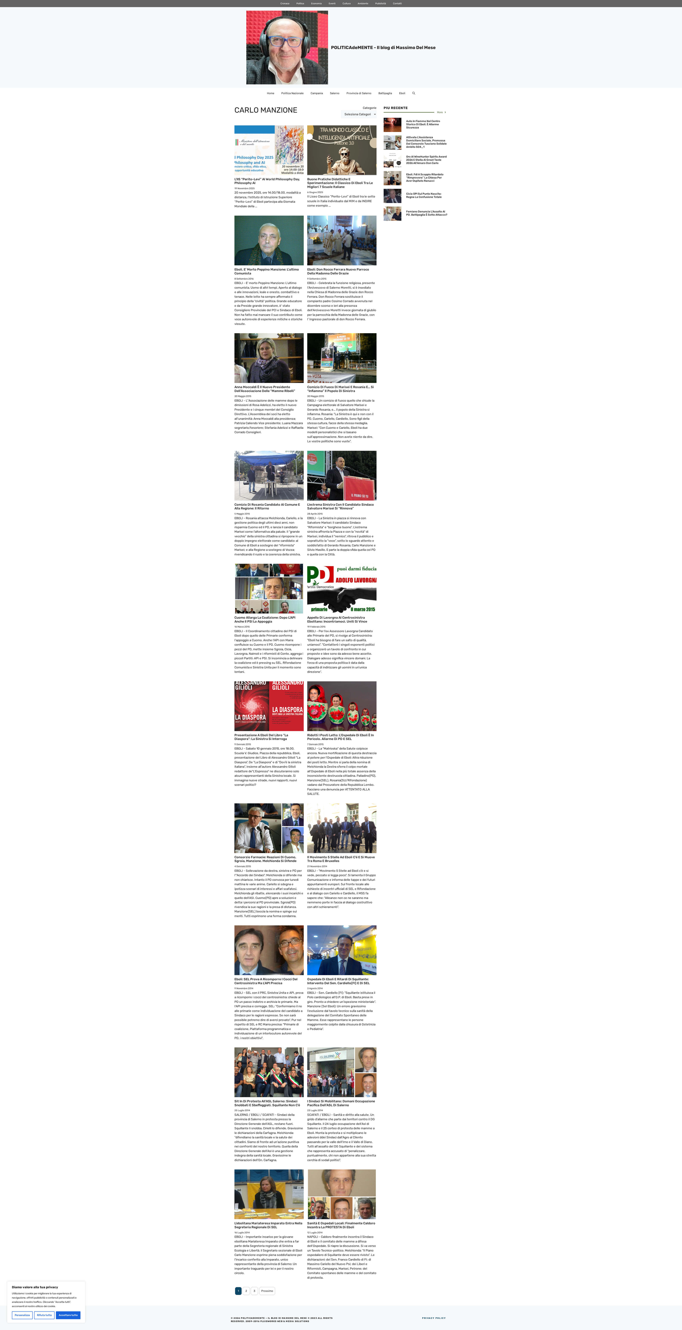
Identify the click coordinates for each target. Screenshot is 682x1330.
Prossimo (267, 1291)
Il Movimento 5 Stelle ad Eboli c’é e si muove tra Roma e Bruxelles (341, 859)
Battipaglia (385, 93)
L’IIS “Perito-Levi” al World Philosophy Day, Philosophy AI (267, 181)
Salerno (334, 93)
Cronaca (284, 3)
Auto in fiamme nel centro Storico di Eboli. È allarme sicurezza (423, 124)
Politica (300, 3)
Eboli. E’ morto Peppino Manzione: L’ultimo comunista (266, 271)
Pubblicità (380, 3)
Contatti (397, 3)
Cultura (347, 3)
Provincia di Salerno (359, 93)
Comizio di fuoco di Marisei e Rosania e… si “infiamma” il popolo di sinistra (340, 389)
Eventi (332, 3)
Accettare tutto (68, 1315)
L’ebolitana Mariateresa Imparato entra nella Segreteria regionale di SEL (268, 1225)
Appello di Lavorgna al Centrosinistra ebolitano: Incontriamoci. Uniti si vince (337, 619)
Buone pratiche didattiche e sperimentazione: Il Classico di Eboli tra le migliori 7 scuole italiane (340, 183)
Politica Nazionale (292, 93)
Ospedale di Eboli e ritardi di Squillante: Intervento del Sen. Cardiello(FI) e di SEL (338, 981)
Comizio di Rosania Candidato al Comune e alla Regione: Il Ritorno (267, 506)
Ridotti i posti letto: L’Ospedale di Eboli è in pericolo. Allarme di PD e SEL (340, 737)
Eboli (402, 93)
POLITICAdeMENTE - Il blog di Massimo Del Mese (383, 47)
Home (270, 93)
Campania (317, 93)
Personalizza (22, 1315)
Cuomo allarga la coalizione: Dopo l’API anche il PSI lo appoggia (264, 619)
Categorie (370, 108)
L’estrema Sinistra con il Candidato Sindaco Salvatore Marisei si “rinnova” (340, 506)
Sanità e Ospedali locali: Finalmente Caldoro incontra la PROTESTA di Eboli (341, 1225)
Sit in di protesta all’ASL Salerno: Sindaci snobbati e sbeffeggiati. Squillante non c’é (267, 1103)
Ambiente (363, 3)
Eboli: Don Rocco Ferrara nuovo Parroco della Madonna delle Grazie (338, 271)
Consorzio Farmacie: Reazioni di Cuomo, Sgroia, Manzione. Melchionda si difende (265, 859)
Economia (316, 3)
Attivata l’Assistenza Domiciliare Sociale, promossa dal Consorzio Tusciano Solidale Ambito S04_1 (426, 142)
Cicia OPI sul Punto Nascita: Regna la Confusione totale (424, 195)
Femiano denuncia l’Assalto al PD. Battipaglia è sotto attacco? (426, 213)
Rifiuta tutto (44, 1315)
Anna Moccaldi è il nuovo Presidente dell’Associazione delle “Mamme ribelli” (264, 389)
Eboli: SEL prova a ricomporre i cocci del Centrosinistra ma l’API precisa (265, 981)
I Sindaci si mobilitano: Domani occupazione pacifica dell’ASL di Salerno (341, 1103)
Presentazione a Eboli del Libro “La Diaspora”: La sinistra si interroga (261, 737)
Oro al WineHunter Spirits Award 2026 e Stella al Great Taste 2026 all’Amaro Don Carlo (426, 160)
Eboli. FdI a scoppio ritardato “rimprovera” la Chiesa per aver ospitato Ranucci (424, 177)
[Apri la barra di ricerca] (414, 93)
